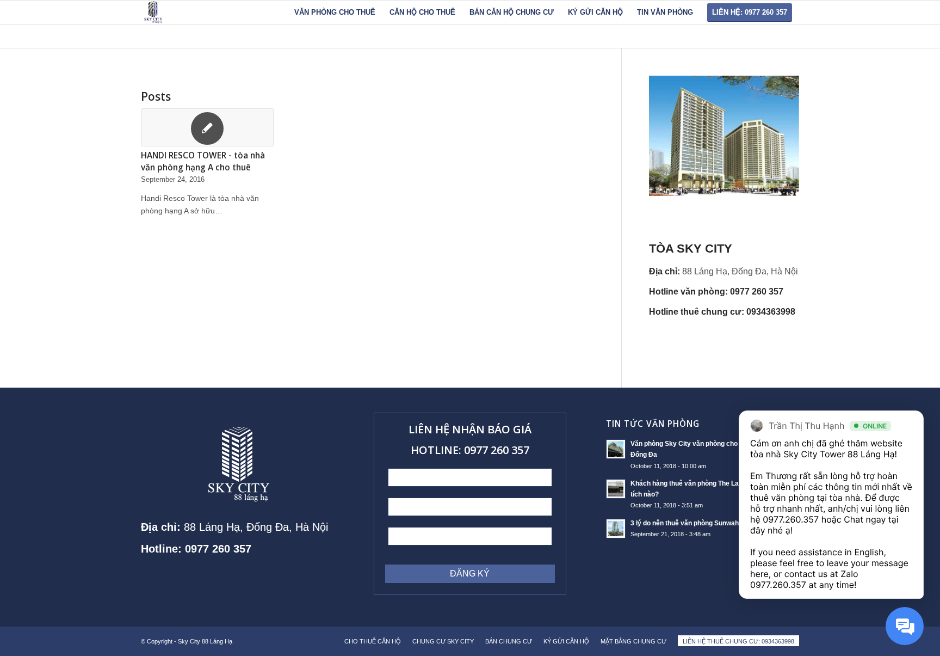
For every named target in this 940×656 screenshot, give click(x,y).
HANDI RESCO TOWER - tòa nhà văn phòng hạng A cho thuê (203, 161)
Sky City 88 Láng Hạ (206, 641)
